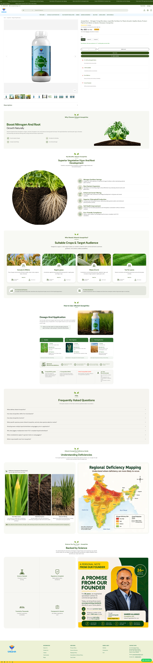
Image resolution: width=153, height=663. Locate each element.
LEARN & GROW (102, 14)
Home (5, 17)
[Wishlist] (147, 10)
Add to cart (123, 49)
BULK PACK (95, 14)
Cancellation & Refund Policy (76, 655)
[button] (151, 10)
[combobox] (74, 10)
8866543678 (138, 657)
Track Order (142, 5)
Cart (104, 652)
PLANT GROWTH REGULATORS (68, 14)
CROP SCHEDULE (110, 14)
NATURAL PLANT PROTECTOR (53, 14)
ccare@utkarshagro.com (137, 654)
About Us (45, 648)
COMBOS (77, 14)
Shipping (87, 31)
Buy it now (115, 52)
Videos (44, 652)
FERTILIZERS (42, 14)
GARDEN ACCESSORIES (85, 14)
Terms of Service (74, 650)
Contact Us (45, 650)
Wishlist (104, 648)
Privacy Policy (73, 648)
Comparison (105, 650)
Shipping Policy (73, 652)
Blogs (44, 657)
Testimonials (46, 655)
